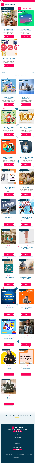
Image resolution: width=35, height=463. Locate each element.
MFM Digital (20, 461)
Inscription (17, 449)
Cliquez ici (9, 36)
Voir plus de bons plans (17, 409)
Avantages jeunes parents (17, 439)
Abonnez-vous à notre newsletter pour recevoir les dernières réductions (17, 0)
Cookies (23, 460)
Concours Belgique (17, 440)
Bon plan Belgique (17, 435)
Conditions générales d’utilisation (16, 460)
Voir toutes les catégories (7, 8)
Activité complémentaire (17, 437)
